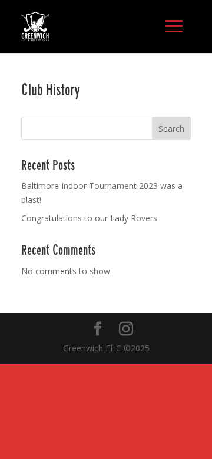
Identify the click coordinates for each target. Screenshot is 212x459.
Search (171, 128)
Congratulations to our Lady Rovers (89, 218)
